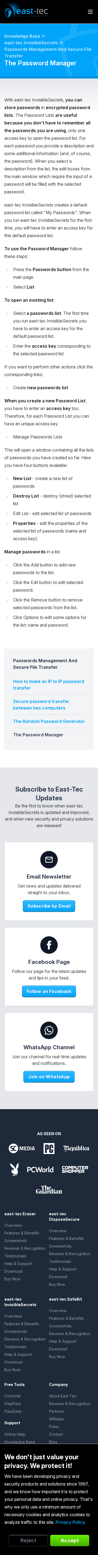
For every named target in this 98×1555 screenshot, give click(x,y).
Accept (70, 1540)
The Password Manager (38, 734)
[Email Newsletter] (49, 859)
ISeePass (12, 1403)
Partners (56, 1411)
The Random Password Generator (49, 721)
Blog (53, 1442)
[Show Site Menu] (90, 11)
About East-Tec (62, 1396)
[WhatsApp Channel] (49, 1030)
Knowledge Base (22, 36)
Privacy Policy (70, 1522)
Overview (13, 1225)
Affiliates (56, 1419)
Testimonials (15, 1256)
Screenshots (15, 1240)
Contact (56, 1434)
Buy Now (12, 1279)
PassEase (13, 1411)
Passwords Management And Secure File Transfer (47, 52)
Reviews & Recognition (25, 1248)
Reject (28, 1540)
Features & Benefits (21, 1233)
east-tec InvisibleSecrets (31, 42)
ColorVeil (12, 1396)
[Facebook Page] (49, 945)
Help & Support (18, 1263)
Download (13, 1271)
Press (54, 1426)
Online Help (14, 1434)
